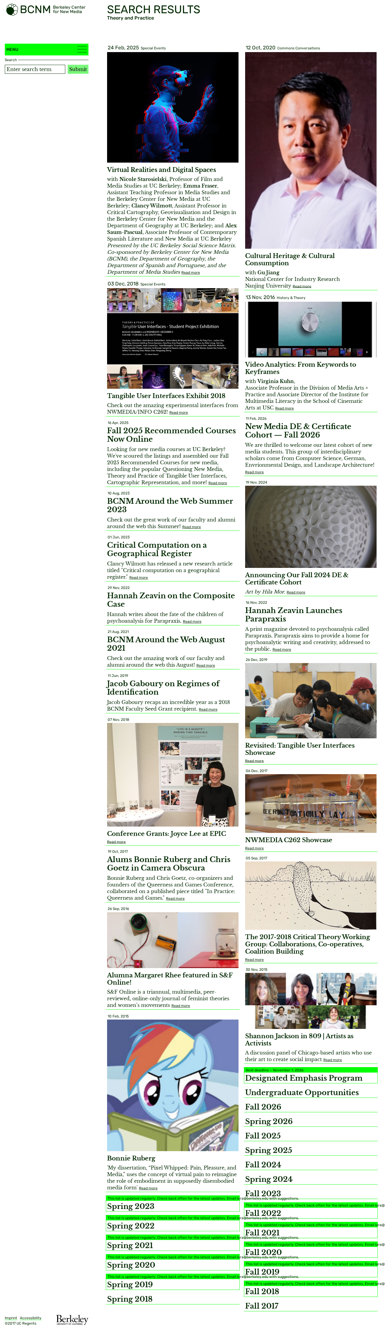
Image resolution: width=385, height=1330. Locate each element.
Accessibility (31, 1318)
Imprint (11, 1318)
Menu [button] (12, 49)
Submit (78, 69)
